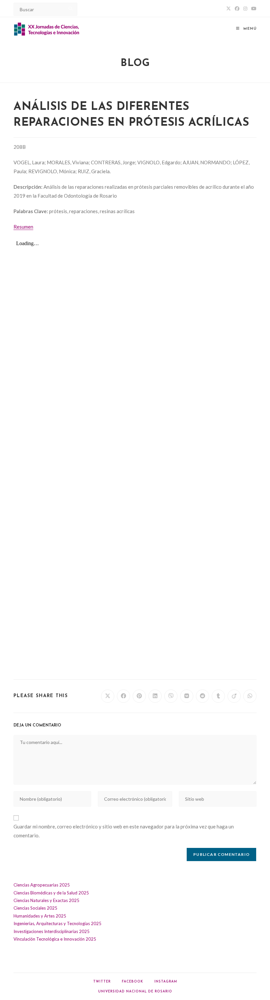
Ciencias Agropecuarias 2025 (42, 884)
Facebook (132, 982)
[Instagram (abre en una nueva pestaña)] (245, 8)
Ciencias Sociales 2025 (35, 908)
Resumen (23, 227)
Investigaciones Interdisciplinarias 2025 (52, 931)
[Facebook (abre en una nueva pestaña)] (237, 8)
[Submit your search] (70, 8)
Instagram (165, 982)
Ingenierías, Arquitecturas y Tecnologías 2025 (57, 923)
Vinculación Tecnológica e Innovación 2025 (55, 939)
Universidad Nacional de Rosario (135, 991)
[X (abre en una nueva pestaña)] (228, 8)
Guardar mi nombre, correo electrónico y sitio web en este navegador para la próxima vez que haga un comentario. (124, 830)
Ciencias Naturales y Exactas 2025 (46, 900)
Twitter (102, 982)
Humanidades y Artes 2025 (40, 916)
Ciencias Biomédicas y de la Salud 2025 (51, 892)
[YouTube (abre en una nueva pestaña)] (252, 8)
